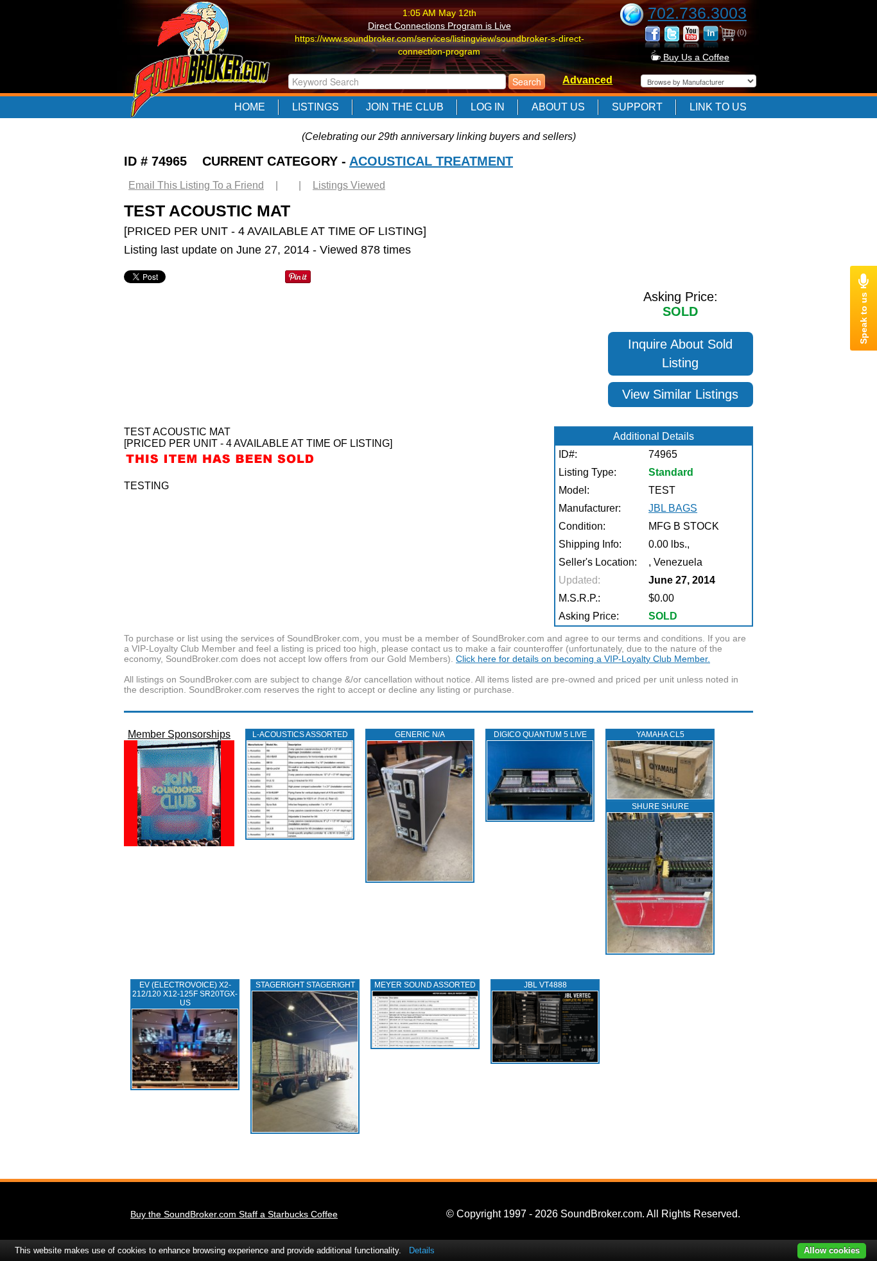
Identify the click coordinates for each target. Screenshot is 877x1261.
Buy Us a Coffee (695, 57)
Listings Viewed (349, 185)
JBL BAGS (672, 508)
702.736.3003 (697, 13)
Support (637, 106)
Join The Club (405, 106)
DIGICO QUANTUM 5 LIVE (540, 734)
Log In (488, 106)
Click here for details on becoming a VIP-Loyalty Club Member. (583, 659)
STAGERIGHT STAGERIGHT (305, 984)
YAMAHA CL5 (660, 734)
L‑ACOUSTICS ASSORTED (300, 734)
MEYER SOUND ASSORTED (425, 984)
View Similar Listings (680, 394)
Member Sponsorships (179, 734)
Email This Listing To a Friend (196, 185)
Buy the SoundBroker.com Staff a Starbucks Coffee (234, 1214)
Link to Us (718, 106)
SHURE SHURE (660, 806)
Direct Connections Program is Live (439, 26)
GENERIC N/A (420, 734)
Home (249, 106)
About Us (558, 106)
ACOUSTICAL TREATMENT (431, 161)
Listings (315, 106)
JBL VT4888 (545, 984)
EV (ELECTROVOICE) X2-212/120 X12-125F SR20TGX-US (185, 993)
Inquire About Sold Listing (680, 353)
